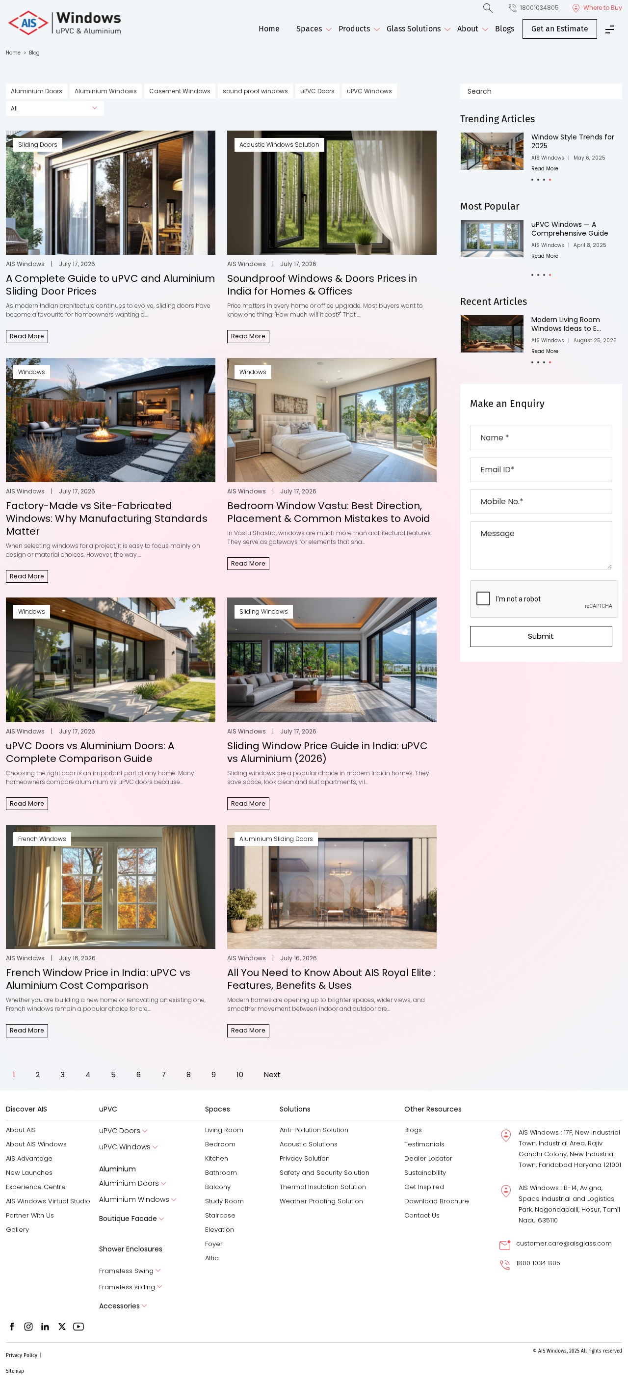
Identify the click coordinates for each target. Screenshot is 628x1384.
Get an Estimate (559, 28)
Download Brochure (436, 1201)
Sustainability (425, 1172)
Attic (211, 1258)
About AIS (21, 1130)
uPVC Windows (369, 91)
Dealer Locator (428, 1158)
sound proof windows (255, 91)
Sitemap (15, 1371)
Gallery (17, 1229)
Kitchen (216, 1158)
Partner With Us (30, 1215)
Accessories (119, 1306)
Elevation (219, 1229)
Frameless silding (127, 1287)
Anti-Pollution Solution (314, 1130)
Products (354, 28)
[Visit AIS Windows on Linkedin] (45, 1326)
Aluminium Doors (36, 91)
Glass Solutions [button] (414, 28)
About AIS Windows (36, 1144)
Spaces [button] (309, 28)
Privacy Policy (21, 1355)
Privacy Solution (305, 1158)
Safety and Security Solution (324, 1172)
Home (269, 28)
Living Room (224, 1130)
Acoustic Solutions (309, 1144)
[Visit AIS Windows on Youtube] (78, 1326)
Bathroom (221, 1172)
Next (272, 1074)
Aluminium (117, 1169)
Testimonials (424, 1144)
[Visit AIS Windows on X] (62, 1326)
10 (239, 1074)
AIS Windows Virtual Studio (48, 1201)
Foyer (214, 1243)
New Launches (29, 1172)
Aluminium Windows (106, 91)
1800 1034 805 (538, 1263)
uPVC (108, 1109)
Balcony (218, 1187)
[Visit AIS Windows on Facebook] (12, 1326)
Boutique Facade (128, 1218)
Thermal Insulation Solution (323, 1187)
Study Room (224, 1201)
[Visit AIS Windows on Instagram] (28, 1326)
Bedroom (220, 1144)
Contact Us (422, 1215)
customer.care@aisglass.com (564, 1243)
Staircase (220, 1215)
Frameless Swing (126, 1270)
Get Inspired (424, 1187)
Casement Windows (179, 91)
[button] (532, 179)
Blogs (504, 28)
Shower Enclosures (130, 1249)
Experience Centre (36, 1187)
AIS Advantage (29, 1158)
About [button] (467, 28)
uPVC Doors (317, 91)
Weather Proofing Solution (321, 1201)
